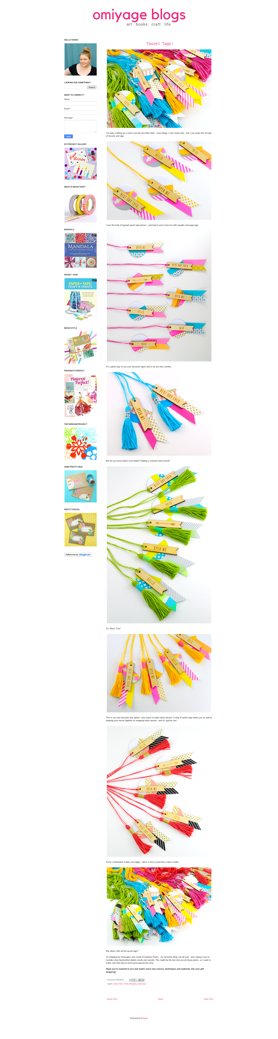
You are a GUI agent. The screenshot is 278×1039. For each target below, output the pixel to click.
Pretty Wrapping (130, 984)
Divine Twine (118, 984)
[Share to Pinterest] (143, 980)
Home (160, 999)
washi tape (142, 984)
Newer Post (112, 999)
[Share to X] (137, 980)
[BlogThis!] (133, 980)
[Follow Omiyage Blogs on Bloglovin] (78, 556)
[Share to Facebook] (140, 980)
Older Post (208, 999)
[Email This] (130, 980)
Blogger (144, 1018)
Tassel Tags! (159, 44)
